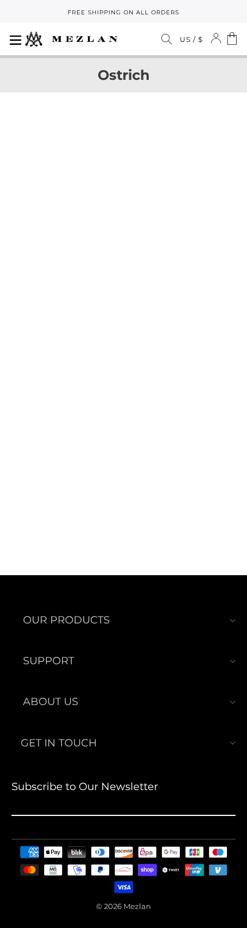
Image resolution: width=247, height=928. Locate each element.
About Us (50, 701)
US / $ (191, 39)
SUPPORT (48, 660)
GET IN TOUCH (59, 743)
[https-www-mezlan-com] (71, 39)
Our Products (66, 620)
